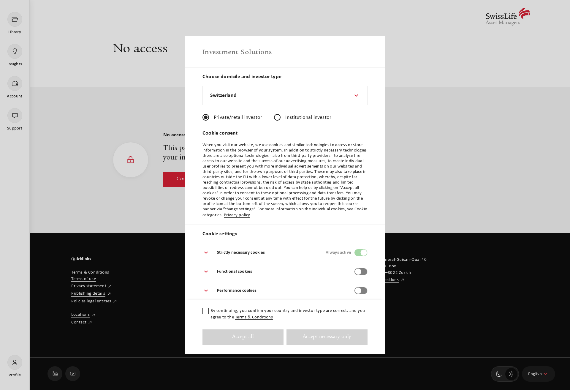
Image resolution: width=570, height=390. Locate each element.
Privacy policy (237, 215)
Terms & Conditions (254, 317)
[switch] (361, 252)
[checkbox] (205, 311)
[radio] (205, 117)
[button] (285, 252)
